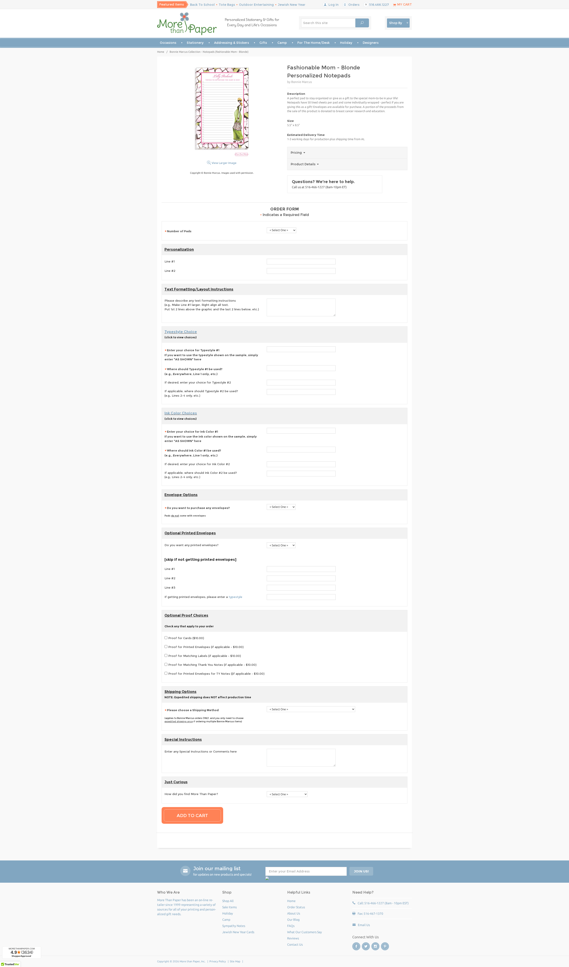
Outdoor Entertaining (256, 5)
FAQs (291, 926)
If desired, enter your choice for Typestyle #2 (197, 382)
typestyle (235, 597)
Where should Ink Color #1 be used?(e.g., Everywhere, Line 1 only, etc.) (192, 453)
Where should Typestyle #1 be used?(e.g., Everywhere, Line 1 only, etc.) (193, 371)
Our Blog (293, 919)
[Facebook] (356, 946)
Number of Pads (179, 231)
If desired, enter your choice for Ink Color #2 (197, 464)
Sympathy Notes (233, 926)
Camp (282, 43)
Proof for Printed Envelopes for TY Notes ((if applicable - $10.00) (215, 673)
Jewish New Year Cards (238, 932)
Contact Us (295, 944)
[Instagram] (375, 946)
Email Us (364, 925)
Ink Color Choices (180, 413)
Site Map (235, 961)
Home (160, 51)
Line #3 (169, 587)
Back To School (202, 5)
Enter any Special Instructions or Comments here (200, 751)
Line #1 (169, 261)
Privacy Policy (217, 961)
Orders (353, 5)
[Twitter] (366, 946)
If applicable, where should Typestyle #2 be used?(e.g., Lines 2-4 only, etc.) (201, 393)
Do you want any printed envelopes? (191, 545)
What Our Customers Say (304, 932)
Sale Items (229, 907)
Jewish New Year (291, 5)
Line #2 (169, 271)
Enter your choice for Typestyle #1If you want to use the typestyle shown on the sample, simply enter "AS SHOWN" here (211, 354)
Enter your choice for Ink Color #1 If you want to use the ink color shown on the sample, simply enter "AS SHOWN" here (210, 436)
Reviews (293, 938)
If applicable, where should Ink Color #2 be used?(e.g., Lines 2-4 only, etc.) (200, 475)
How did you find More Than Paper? (191, 794)
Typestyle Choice (180, 332)
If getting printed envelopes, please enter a (203, 597)
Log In (333, 5)
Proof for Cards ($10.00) (185, 638)
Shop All (228, 901)
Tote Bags (227, 5)
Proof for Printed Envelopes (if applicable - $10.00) (205, 647)
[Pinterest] (385, 946)
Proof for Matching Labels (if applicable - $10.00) (204, 656)
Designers (371, 43)
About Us (293, 913)
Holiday (346, 43)
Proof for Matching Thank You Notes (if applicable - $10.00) (211, 664)
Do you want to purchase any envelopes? (197, 511)
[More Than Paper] (187, 23)
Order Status (296, 907)
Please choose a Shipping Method (193, 710)
